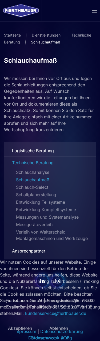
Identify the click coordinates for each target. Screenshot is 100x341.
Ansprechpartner (28, 251)
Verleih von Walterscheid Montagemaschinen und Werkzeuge (52, 235)
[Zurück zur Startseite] (21, 10)
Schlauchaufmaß (30, 60)
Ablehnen (58, 328)
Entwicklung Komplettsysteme (46, 209)
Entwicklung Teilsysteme (40, 202)
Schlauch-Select (32, 187)
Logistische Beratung (33, 150)
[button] (94, 10)
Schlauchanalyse (32, 172)
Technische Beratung (33, 162)
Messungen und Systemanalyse (47, 217)
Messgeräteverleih (34, 224)
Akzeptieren (20, 328)
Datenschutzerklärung (50, 337)
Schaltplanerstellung (36, 194)
